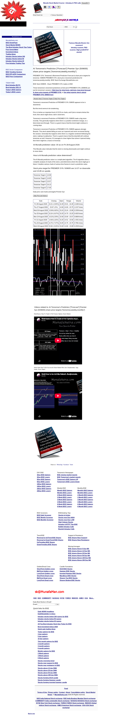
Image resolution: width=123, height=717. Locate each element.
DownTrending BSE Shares (47, 544)
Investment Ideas (12, 52)
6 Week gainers (43, 658)
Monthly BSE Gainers (85, 490)
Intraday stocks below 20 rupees (49, 621)
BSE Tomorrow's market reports (69, 477)
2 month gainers (44, 644)
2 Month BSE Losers (84, 497)
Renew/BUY (85, 3)
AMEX (81, 598)
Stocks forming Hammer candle (49, 680)
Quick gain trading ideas (46, 629)
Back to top (31, 713)
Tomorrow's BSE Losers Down (68, 482)
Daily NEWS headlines (46, 611)
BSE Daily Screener (44, 515)
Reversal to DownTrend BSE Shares (50, 540)
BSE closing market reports (67, 475)
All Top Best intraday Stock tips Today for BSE (55, 624)
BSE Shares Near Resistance (78, 540)
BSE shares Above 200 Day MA (79, 560)
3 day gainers (43, 634)
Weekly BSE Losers (64, 493)
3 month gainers (44, 646)
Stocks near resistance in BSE (49, 665)
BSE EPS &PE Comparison (16, 74)
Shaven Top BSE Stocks (69, 578)
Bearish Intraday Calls (66, 529)
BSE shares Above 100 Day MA (79, 558)
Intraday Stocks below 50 (15, 59)
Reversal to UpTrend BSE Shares (49, 538)
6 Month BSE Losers (84, 506)
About (68, 692)
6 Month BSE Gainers (85, 504)
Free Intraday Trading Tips (15, 63)
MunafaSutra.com (61, 694)
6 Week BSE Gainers (64, 504)
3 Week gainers (43, 656)
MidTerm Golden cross (45, 571)
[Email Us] (54, 7)
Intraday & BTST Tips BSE (68, 524)
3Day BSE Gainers (43, 475)
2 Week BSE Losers (64, 497)
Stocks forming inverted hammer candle (52, 682)
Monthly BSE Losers (84, 493)
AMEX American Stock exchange (69, 705)
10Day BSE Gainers (44, 484)
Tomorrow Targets (48, 98)
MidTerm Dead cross (44, 578)
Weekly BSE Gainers (64, 490)
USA (86, 598)
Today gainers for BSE (46, 632)
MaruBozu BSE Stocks (68, 576)
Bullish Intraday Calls (66, 527)
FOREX (68, 598)
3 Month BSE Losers (84, 502)
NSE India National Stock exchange (50, 698)
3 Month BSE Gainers (85, 499)
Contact (62, 692)
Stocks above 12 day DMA (47, 668)
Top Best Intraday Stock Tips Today (19, 47)
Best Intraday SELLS (13, 87)
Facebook (66, 464)
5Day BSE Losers (43, 482)
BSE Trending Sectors (14, 72)
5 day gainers (43, 636)
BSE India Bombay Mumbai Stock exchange (79, 698)
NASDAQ (55, 598)
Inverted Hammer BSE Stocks (70, 573)
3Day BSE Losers (43, 477)
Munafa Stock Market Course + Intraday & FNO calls (62, 3)
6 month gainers (44, 648)
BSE (39, 598)
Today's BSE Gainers (13, 90)
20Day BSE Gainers (44, 488)
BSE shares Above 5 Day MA (78, 549)
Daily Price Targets (59, 98)
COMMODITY (46, 598)
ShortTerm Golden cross (46, 569)
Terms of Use (42, 692)
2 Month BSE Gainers (85, 495)
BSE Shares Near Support (77, 538)
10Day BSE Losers (44, 486)
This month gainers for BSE (48, 641)
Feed (66, 688)
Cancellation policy (78, 692)
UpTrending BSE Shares (46, 542)
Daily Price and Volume (40, 195)
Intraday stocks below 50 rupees (49, 619)
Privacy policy (53, 692)
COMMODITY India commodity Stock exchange (52, 701)
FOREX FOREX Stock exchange (73, 703)
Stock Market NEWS (13, 45)
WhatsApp (59, 464)
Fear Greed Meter (12, 49)
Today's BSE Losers (13, 92)
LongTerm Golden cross (46, 573)
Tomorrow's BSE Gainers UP (67, 479)
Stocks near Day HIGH (66, 517)
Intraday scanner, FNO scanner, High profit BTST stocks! (79, 50)
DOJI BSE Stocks (66, 569)
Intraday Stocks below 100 (15, 56)
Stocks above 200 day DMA (48, 675)
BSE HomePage (11, 43)
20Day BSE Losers (44, 491)
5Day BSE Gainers (43, 479)
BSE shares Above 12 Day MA (79, 551)
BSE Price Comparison (14, 76)
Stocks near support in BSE (48, 663)
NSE (35, 598)
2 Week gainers (43, 653)
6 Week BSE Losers (64, 506)
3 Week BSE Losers (64, 502)
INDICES (75, 598)
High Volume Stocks (65, 522)
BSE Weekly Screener (45, 517)
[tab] (45, 7)
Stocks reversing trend (46, 661)
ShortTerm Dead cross (45, 576)
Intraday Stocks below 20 (15, 61)
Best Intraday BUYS (13, 85)
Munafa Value (37, 98)
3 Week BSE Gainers (64, 499)
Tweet (71, 464)
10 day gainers (43, 639)
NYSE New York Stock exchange (48, 703)
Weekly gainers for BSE (46, 651)
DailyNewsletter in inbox (46, 614)
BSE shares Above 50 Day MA (79, 555)
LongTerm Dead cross (45, 580)
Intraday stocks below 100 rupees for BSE (53, 616)
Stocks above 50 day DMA (47, 673)
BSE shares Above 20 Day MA (79, 553)
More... (91, 598)
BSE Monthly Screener (45, 520)
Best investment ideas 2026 (48, 627)
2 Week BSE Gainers (64, 495)
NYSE (62, 598)
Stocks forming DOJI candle (48, 678)
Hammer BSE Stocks (67, 571)
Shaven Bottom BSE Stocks (70, 580)
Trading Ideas (11, 54)
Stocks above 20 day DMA (47, 670)
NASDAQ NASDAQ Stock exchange (84, 701)
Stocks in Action (64, 515)
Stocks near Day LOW (66, 520)
